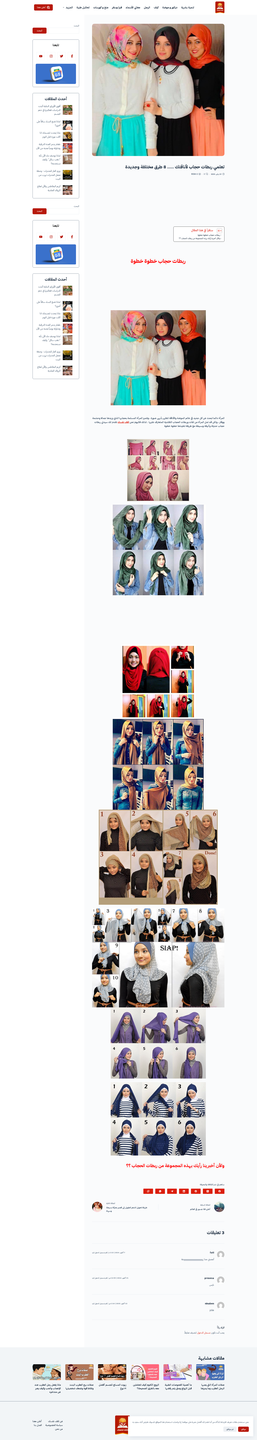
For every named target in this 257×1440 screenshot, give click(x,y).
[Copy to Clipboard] (148, 1191)
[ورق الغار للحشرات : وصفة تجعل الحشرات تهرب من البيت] (67, 175)
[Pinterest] (196, 1191)
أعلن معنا (41, 7)
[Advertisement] (158, 202)
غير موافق (230, 1429)
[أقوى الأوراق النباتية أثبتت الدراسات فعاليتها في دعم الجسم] (67, 110)
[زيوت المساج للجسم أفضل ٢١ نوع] (112, 1372)
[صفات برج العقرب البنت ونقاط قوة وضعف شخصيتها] (79, 1372)
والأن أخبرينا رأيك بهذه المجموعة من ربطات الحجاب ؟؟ (199, 238)
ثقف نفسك (123, 422)
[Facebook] (219, 1191)
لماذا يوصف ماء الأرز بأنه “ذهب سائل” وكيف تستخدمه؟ (49, 159)
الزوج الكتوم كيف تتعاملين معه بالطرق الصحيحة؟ (146, 1386)
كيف (156, 7)
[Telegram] (172, 1191)
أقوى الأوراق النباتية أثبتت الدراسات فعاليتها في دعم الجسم (49, 110)
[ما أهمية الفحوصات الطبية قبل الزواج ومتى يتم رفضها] (177, 1372)
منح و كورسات (100, 7)
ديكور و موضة (169, 7)
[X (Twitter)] (208, 1191)
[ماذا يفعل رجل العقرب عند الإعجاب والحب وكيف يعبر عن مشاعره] (47, 1372)
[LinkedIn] (184, 1191)
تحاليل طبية (83, 7)
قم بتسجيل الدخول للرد (99, 1252)
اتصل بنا (38, 1425)
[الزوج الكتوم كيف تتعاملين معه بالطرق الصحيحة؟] (145, 1372)
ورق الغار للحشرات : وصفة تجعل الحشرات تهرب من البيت (48, 175)
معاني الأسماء (133, 7)
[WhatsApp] (160, 1191)
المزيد (69, 7)
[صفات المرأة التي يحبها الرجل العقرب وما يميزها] (210, 1372)
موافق (243, 1429)
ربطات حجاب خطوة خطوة (209, 235)
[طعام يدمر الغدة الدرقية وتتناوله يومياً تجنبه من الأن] (67, 148)
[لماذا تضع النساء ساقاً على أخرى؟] (67, 125)
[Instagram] (51, 56)
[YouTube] (41, 56)
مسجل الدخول (203, 1333)
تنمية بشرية (187, 7)
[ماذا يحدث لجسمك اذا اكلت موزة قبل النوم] (67, 136)
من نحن (59, 1429)
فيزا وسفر (117, 7)
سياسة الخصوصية (54, 1425)
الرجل (147, 7)
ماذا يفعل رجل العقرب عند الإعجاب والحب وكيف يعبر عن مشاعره (48, 1388)
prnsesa (209, 1278)
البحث (76, 25)
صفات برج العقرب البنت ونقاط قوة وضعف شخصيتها (80, 1386)
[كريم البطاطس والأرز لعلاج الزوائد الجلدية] (67, 190)
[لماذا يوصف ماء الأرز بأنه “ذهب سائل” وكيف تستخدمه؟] (67, 159)
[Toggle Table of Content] (218, 230)
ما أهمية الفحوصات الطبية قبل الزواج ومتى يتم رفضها (178, 1386)
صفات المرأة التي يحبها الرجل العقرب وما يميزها (212, 1386)
